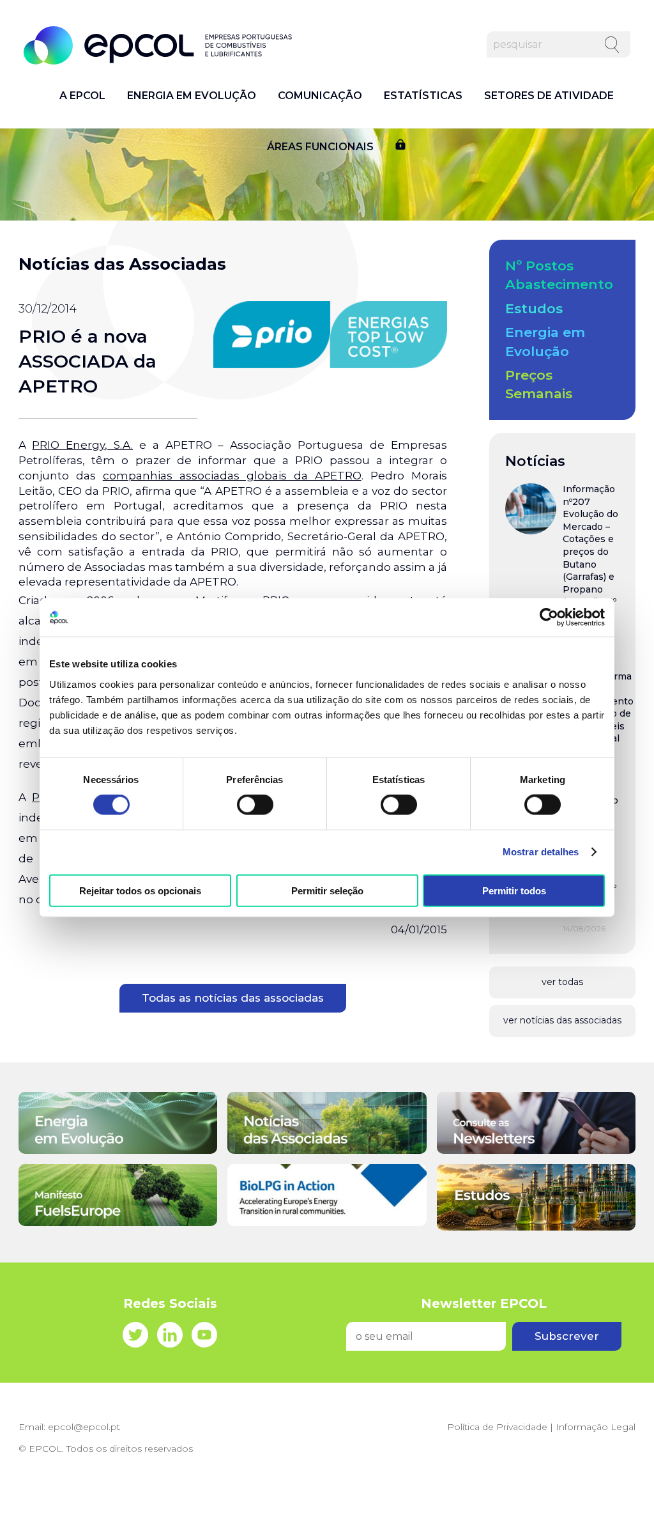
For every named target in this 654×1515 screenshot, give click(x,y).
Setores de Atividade (549, 95)
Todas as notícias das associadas (233, 997)
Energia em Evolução (191, 95)
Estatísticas (423, 95)
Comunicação (320, 95)
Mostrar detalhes (541, 851)
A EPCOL (82, 95)
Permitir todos (514, 890)
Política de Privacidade (497, 1427)
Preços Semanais (538, 384)
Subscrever (567, 1336)
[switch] (255, 805)
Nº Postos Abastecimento (559, 275)
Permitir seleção (327, 890)
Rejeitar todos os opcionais (140, 890)
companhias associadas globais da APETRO (232, 475)
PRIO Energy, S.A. (82, 445)
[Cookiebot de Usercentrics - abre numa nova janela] (549, 617)
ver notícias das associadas (562, 1020)
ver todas (562, 982)
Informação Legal (595, 1427)
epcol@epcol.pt (84, 1427)
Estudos (534, 308)
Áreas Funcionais (320, 147)
